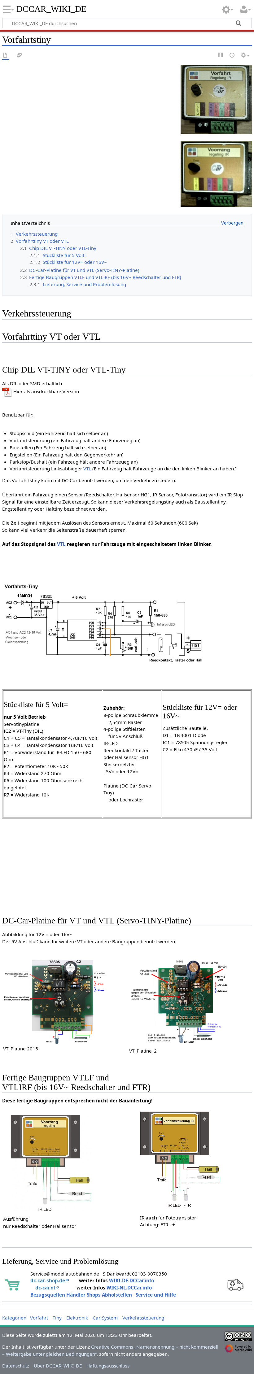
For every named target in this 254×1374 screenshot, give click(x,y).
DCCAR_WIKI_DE (51, 9)
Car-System (105, 1318)
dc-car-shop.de (47, 1280)
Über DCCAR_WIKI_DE (58, 1366)
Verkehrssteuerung (143, 1318)
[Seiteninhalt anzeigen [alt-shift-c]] (5, 55)
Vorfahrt (39, 1318)
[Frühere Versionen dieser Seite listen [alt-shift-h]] (232, 55)
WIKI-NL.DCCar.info (129, 1288)
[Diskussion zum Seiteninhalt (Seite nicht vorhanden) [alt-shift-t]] (19, 55)
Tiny (57, 1318)
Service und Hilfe (156, 1295)
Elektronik (77, 1318)
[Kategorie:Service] (236, 1283)
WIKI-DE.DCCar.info (131, 1280)
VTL (87, 468)
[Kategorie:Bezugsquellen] (12, 1283)
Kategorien (14, 1318)
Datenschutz (15, 1366)
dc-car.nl (45, 1288)
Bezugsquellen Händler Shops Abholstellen (81, 1295)
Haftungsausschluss (107, 1366)
